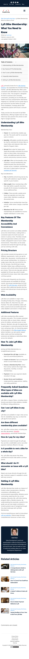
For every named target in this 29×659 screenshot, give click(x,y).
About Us (6, 4)
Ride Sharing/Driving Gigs (8, 18)
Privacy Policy (15, 636)
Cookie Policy (15, 639)
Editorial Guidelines (14, 641)
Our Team (11, 4)
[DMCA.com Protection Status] (14, 647)
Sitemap (15, 643)
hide (14, 62)
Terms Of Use (15, 638)
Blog (23, 4)
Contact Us (18, 4)
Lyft (2, 86)
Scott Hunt (8, 35)
